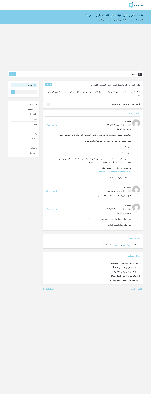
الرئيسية (140, 20)
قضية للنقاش (32, 148)
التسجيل (118, 245)
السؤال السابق (136, 289)
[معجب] (129, 125)
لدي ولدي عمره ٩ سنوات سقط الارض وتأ (124, 280)
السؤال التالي (49, 289)
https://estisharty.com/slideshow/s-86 (115, 171)
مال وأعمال (33, 153)
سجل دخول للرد (50, 125)
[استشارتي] (136, 5)
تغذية (35, 124)
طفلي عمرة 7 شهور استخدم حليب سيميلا (123, 263)
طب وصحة (131, 20)
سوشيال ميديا (32, 138)
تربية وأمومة (32, 109)
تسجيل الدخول (128, 245)
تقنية (35, 129)
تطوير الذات (33, 114)
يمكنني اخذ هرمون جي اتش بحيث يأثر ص (123, 267)
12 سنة (125, 104)
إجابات (115, 104)
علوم (35, 143)
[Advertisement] (75, 46)
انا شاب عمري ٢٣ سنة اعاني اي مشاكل (124, 276)
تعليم (35, 119)
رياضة (35, 133)
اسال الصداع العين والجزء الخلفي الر (125, 272)
